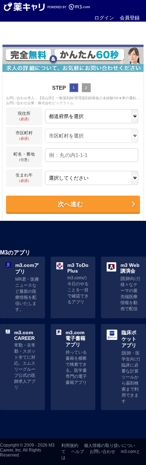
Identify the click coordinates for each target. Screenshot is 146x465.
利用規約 (69, 445)
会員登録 (130, 18)
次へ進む (70, 204)
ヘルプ (77, 451)
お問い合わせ (102, 451)
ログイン (104, 18)
